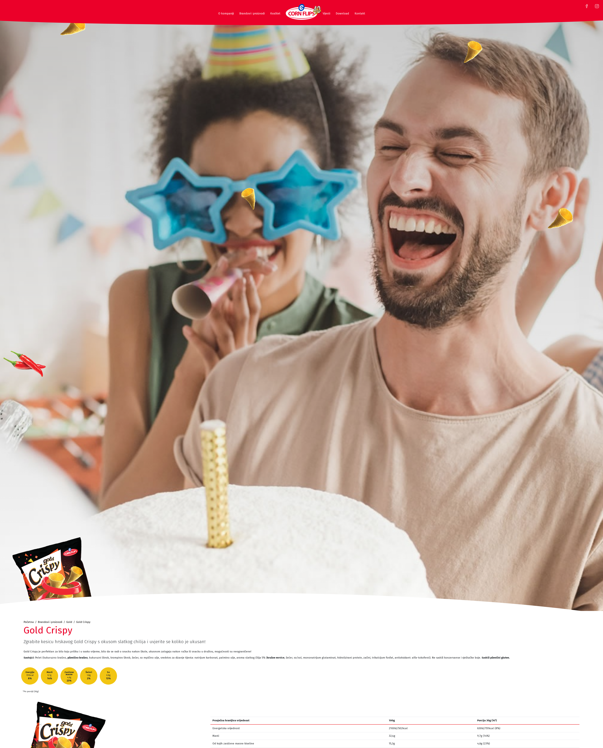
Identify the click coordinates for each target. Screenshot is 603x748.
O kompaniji (226, 13)
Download (342, 13)
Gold (69, 622)
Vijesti (326, 13)
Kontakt (360, 13)
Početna (29, 622)
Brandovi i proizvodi (252, 13)
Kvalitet (275, 13)
